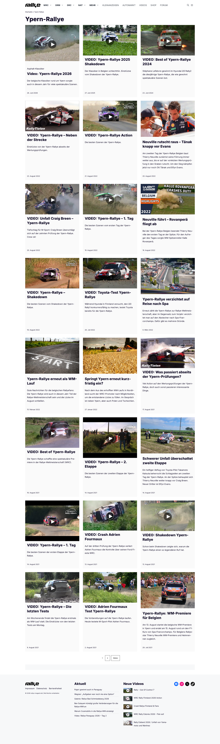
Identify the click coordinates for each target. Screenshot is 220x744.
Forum (164, 5)
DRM (57, 5)
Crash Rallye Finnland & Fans (146, 706)
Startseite (28, 12)
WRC (45, 5)
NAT (80, 5)
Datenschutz (41, 688)
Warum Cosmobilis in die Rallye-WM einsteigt (94, 711)
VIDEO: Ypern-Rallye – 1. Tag (109, 218)
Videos (143, 5)
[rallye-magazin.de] (32, 5)
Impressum (30, 688)
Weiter (115, 658)
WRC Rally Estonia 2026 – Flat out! (149, 714)
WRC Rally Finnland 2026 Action (148, 698)
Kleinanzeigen (110, 5)
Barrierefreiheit (55, 688)
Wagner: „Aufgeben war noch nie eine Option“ (94, 694)
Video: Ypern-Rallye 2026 (49, 74)
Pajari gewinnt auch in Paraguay (88, 689)
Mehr (92, 5)
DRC (69, 5)
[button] (189, 5)
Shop (153, 5)
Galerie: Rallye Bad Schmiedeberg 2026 (91, 699)
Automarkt (129, 5)
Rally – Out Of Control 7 (144, 690)
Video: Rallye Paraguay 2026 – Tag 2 (90, 716)
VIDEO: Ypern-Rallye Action (108, 135)
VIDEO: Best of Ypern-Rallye (51, 452)
